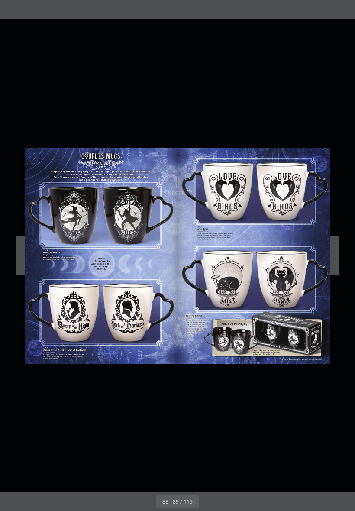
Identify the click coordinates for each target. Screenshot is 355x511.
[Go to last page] (227, 501)
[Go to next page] (208, 501)
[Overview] (32, 9)
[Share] (323, 9)
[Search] (12, 9)
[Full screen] (342, 9)
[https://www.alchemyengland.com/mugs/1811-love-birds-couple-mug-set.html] (255, 198)
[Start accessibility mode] (51, 9)
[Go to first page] (127, 501)
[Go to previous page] (146, 501)
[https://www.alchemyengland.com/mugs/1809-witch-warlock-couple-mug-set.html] (100, 221)
